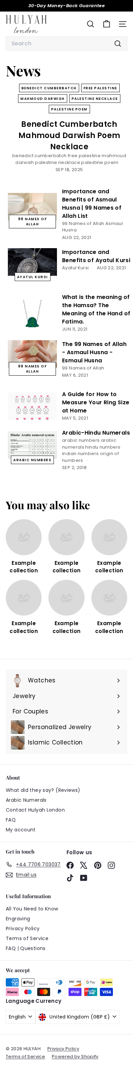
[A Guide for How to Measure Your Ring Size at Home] (32, 406)
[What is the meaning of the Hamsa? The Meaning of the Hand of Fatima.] (32, 313)
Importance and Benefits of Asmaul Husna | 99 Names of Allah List (91, 203)
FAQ (11, 819)
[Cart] (107, 24)
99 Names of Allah (32, 221)
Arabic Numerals (26, 800)
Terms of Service (27, 938)
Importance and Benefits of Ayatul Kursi (96, 256)
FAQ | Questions (26, 948)
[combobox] (66, 43)
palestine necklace (95, 98)
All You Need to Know (32, 908)
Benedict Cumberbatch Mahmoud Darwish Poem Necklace (69, 135)
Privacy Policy (23, 928)
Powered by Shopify (75, 1056)
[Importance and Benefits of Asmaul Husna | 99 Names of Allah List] (32, 207)
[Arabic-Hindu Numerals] (32, 445)
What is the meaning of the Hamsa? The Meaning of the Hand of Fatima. (96, 309)
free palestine (100, 88)
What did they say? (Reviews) (43, 790)
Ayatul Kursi (32, 277)
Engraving (18, 918)
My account (21, 829)
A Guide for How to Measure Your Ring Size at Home (95, 402)
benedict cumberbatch (49, 88)
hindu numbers (102, 447)
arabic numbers (32, 460)
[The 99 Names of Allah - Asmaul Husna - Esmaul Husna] (32, 354)
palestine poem (69, 109)
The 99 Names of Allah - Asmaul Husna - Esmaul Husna (94, 352)
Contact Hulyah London (35, 809)
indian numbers (80, 453)
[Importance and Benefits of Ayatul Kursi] (32, 262)
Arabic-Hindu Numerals (96, 433)
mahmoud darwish (42, 98)
